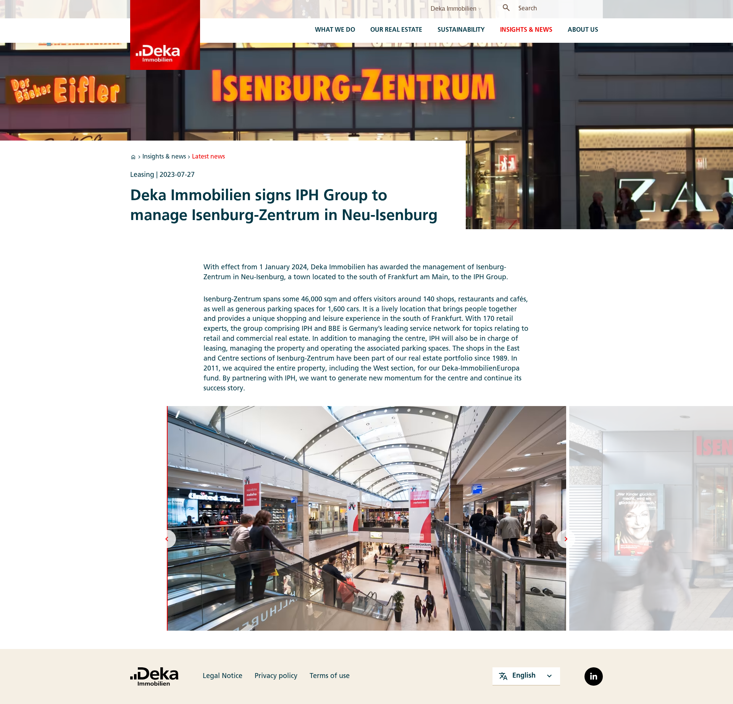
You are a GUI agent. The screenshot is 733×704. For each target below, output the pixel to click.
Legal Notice (222, 676)
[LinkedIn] (593, 676)
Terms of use (330, 676)
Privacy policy (276, 676)
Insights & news (164, 157)
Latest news (208, 157)
